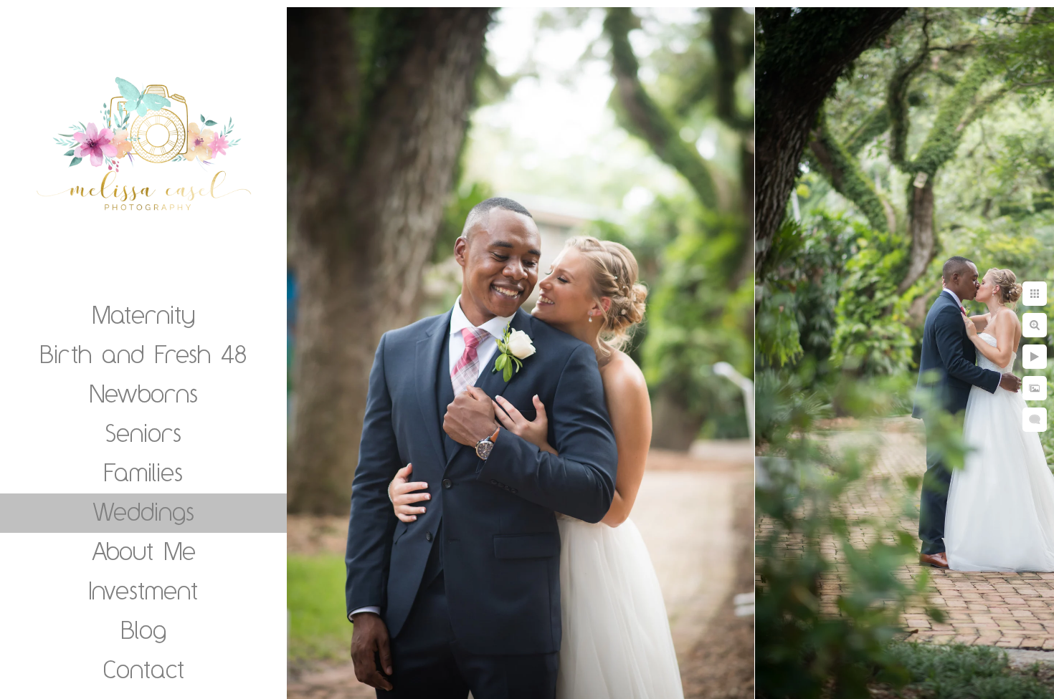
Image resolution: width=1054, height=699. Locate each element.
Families (143, 472)
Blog (143, 629)
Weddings (143, 511)
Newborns (144, 393)
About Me (144, 550)
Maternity (143, 314)
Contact (143, 669)
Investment (143, 590)
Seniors (143, 432)
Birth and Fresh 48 (143, 353)
